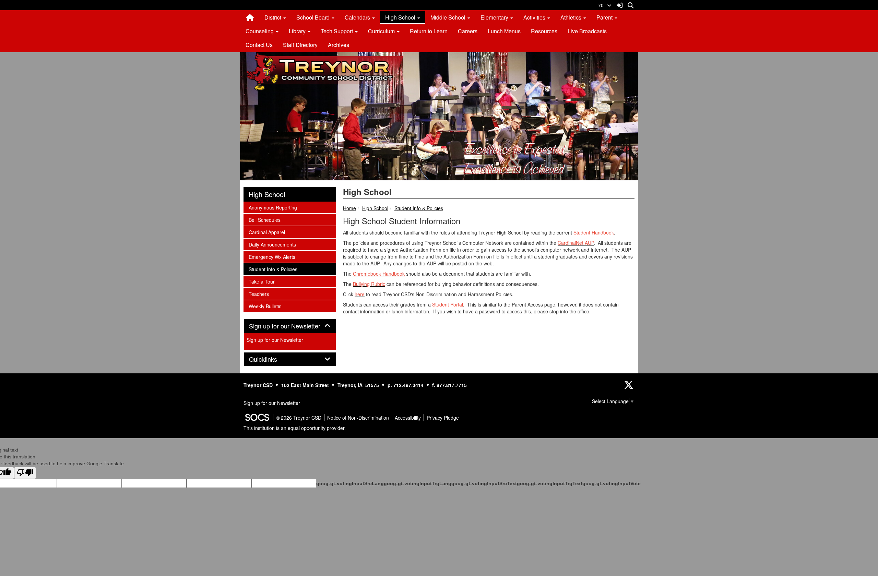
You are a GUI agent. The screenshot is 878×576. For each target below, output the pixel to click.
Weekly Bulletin (265, 306)
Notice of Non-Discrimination (358, 417)
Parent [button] (605, 17)
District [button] (273, 17)
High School (375, 208)
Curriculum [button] (382, 31)
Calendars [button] (358, 17)
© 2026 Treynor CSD (298, 417)
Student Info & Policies (418, 208)
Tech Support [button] (337, 31)
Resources (544, 31)
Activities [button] (535, 17)
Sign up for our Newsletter (275, 339)
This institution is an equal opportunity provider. (295, 427)
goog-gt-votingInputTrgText (549, 483)
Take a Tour (261, 281)
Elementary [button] (495, 17)
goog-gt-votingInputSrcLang (350, 483)
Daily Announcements (272, 244)
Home (349, 208)
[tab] (290, 326)
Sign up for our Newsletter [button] (290, 326)
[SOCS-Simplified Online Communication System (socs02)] (257, 417)
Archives (338, 45)
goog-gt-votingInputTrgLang (417, 483)
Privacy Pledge (443, 417)
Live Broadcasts (587, 31)
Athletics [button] (571, 17)
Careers (467, 31)
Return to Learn (429, 31)
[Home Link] (249, 17)
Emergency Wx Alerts (271, 256)
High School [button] (401, 17)
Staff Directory (300, 45)
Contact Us (259, 45)
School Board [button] (313, 17)
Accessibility (408, 417)
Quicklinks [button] (270, 359)
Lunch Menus (504, 31)
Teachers (258, 293)
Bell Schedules (264, 219)
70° (602, 5)
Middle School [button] (448, 17)
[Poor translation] (25, 473)
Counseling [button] (260, 31)
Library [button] (298, 31)
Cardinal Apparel (266, 232)
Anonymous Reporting (272, 207)
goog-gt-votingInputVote (611, 483)
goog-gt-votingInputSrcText (484, 483)
